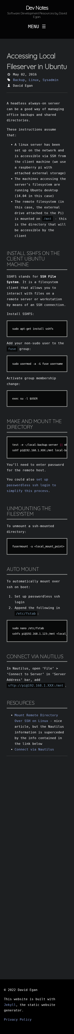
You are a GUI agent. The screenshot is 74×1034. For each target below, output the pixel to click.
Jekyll (10, 1005)
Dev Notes (37, 8)
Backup (19, 80)
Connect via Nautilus (34, 749)
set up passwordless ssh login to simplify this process (31, 485)
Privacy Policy (18, 1019)
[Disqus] (37, 814)
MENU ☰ (37, 26)
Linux (34, 80)
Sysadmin (50, 80)
